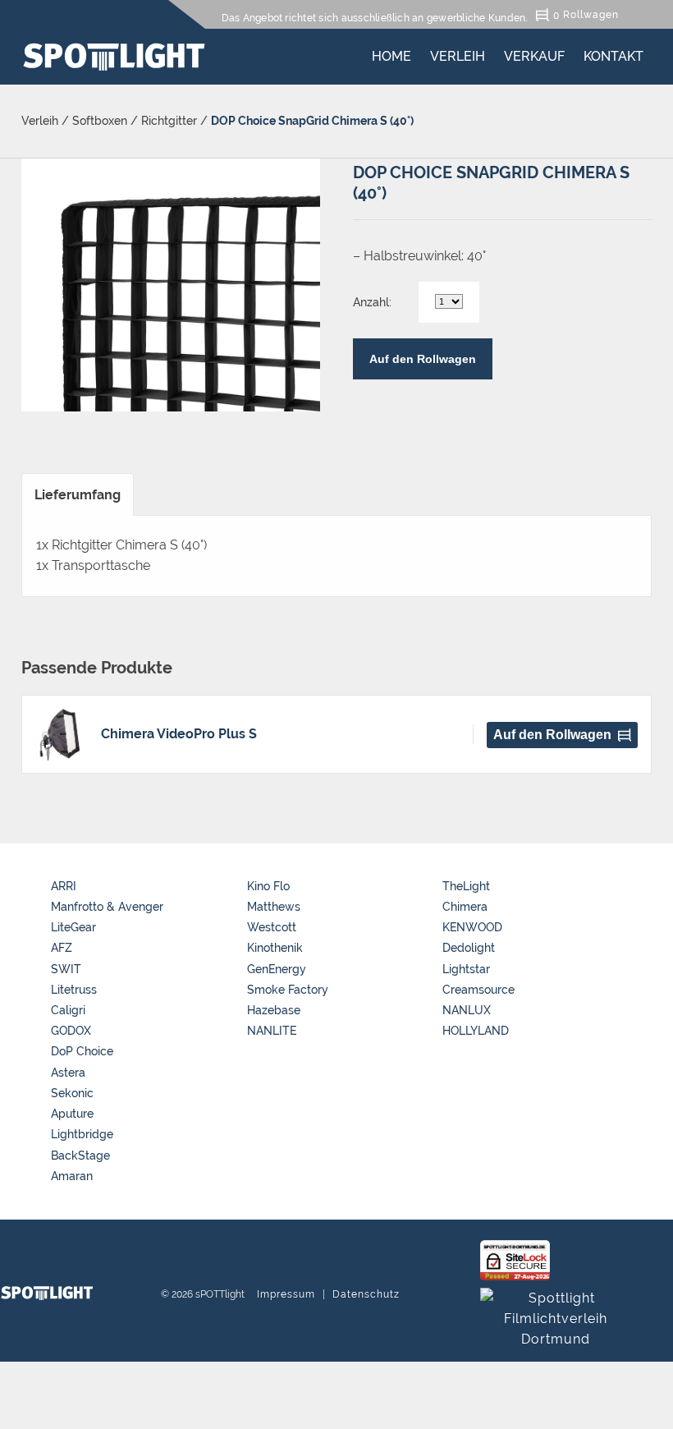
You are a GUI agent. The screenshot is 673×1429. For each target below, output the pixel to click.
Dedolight (468, 947)
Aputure (72, 1113)
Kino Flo (268, 886)
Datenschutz (366, 1294)
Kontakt (613, 53)
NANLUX (466, 1010)
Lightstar (466, 969)
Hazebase (273, 1010)
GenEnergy (276, 969)
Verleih (457, 53)
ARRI (63, 886)
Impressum (286, 1294)
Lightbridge (82, 1134)
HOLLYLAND (475, 1030)
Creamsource (478, 989)
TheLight (466, 886)
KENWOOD (472, 927)
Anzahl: (372, 302)
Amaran (72, 1176)
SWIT (66, 969)
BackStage (80, 1155)
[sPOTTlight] (113, 56)
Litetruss (74, 989)
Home (391, 53)
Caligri (68, 1010)
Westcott (271, 927)
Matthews (273, 906)
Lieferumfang (77, 495)
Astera (68, 1072)
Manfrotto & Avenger (107, 906)
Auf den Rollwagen (422, 358)
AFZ (61, 947)
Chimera (465, 906)
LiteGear (73, 927)
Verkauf (534, 53)
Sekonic (72, 1093)
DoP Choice (82, 1051)
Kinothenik (275, 947)
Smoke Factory (287, 989)
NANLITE (271, 1030)
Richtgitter (169, 120)
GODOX (71, 1030)
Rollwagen (591, 14)
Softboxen (99, 120)
